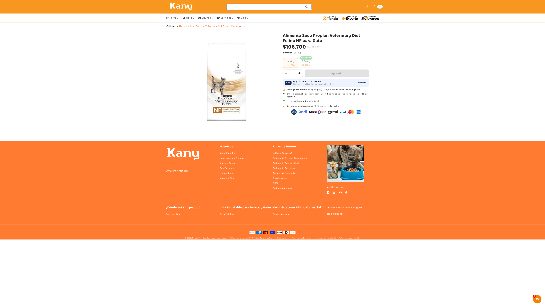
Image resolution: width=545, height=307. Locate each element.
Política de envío (282, 238)
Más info (362, 83)
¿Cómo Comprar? (282, 153)
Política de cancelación (349, 238)
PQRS (275, 183)
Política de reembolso (262, 238)
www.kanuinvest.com (177, 170)
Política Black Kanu (283, 188)
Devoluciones (280, 178)
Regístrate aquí (281, 214)
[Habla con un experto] (351, 18)
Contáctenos (227, 168)
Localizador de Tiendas (232, 158)
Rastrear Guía (173, 214)
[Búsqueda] (307, 7)
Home (172, 26)
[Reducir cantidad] (286, 73)
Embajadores (226, 173)
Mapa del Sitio (227, 178)
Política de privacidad (240, 238)
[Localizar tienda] (331, 18)
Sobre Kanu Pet (228, 153)
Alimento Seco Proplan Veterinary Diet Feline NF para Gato (212, 26)
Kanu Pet (196, 238)
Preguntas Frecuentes (285, 173)
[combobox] (269, 7)
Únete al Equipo (228, 163)
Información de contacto (325, 238)
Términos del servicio (301, 238)
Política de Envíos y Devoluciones (291, 158)
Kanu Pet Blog (227, 214)
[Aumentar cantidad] (299, 73)
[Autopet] (370, 18)
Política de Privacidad (284, 168)
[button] (377, 7)
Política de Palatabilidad (286, 163)
